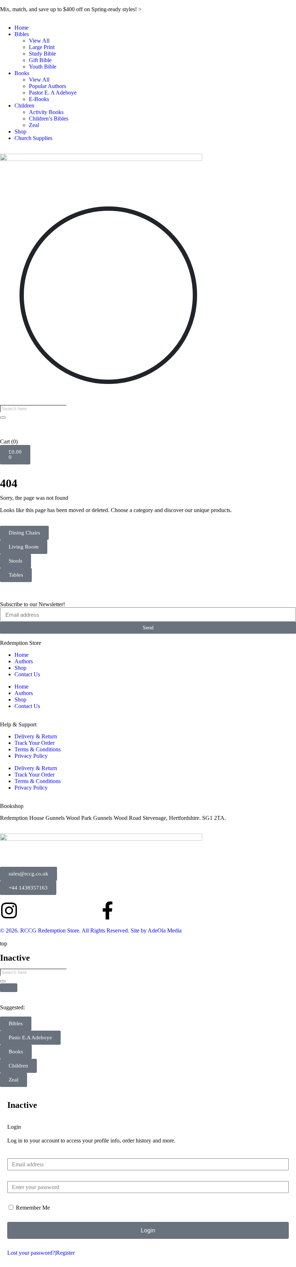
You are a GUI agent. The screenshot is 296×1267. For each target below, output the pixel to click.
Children (24, 105)
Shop (20, 131)
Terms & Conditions (37, 749)
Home (21, 28)
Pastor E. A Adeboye (53, 92)
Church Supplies (33, 138)
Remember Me (32, 1208)
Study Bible (42, 54)
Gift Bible (40, 60)
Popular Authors (47, 86)
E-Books (39, 99)
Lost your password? (31, 1253)
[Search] (3, 417)
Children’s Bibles (48, 118)
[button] (30, 1038)
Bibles (21, 34)
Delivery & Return (35, 736)
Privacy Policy (31, 756)
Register (65, 1253)
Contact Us (27, 674)
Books (21, 73)
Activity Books (46, 112)
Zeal (34, 125)
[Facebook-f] (108, 910)
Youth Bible (42, 67)
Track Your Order (34, 743)
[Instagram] (9, 910)
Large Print (42, 47)
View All (39, 41)
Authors (23, 661)
